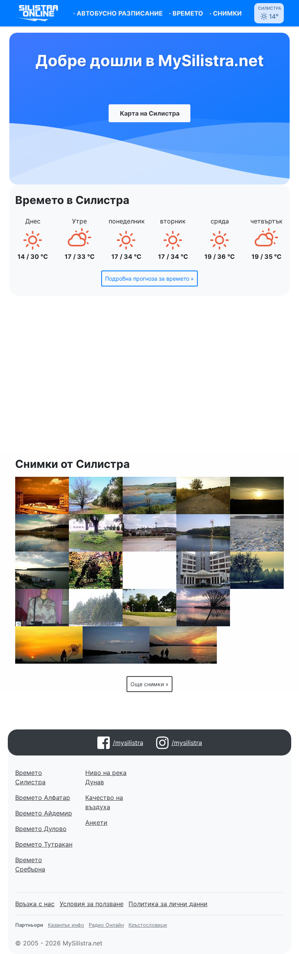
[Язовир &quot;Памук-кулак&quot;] (203, 533)
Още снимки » (149, 684)
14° (269, 13)
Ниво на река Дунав (106, 777)
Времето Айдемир (43, 813)
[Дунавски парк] (149, 607)
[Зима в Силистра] (257, 570)
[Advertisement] (149, 378)
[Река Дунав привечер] (116, 645)
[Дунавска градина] (96, 570)
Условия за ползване (91, 904)
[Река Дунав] (203, 607)
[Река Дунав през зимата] (257, 533)
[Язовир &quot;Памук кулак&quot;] (42, 533)
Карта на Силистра (149, 113)
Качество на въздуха (104, 802)
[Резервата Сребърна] (149, 495)
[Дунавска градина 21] (96, 533)
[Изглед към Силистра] (257, 607)
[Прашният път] (203, 495)
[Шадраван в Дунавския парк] (250, 645)
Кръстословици (147, 925)
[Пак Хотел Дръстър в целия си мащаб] (203, 570)
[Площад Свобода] (149, 570)
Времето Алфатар (42, 797)
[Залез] (257, 495)
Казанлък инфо (66, 925)
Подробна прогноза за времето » (149, 278)
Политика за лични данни (168, 904)
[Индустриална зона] (149, 533)
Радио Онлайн (106, 925)
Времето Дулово (41, 829)
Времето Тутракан (43, 844)
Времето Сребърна (30, 864)
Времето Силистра (30, 777)
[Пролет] (96, 495)
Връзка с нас (35, 904)
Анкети (96, 822)
